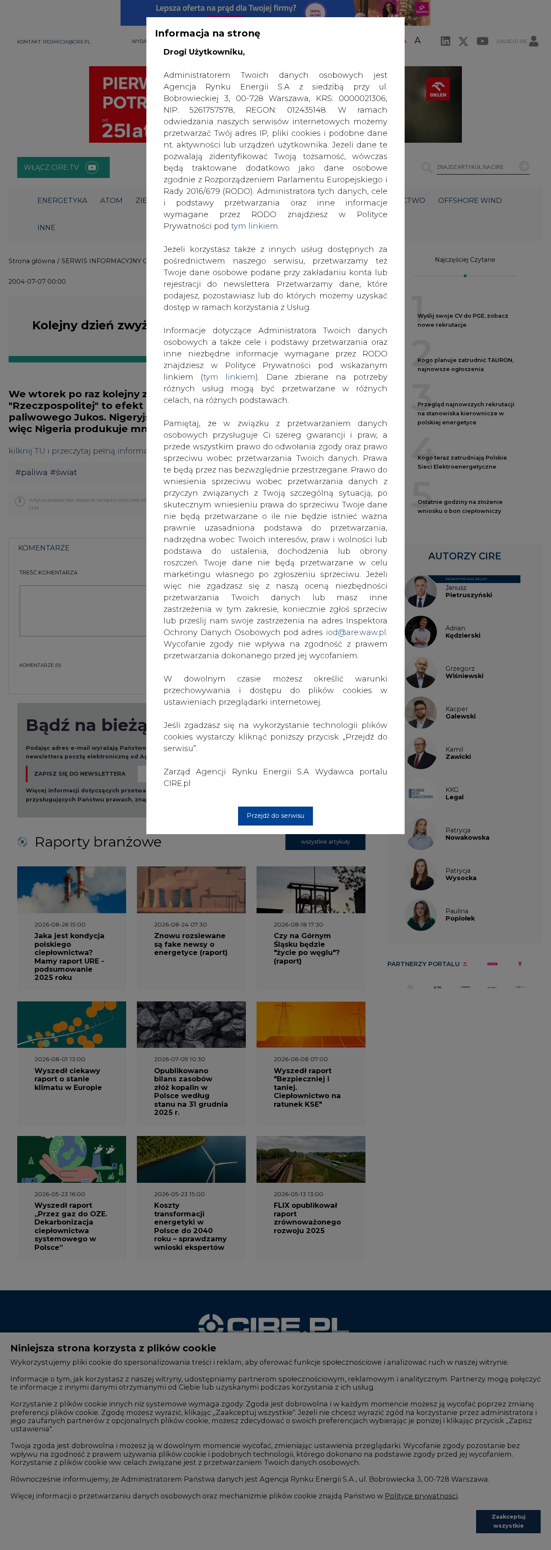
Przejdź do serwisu (275, 816)
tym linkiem (229, 377)
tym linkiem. (255, 226)
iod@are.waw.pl (356, 632)
